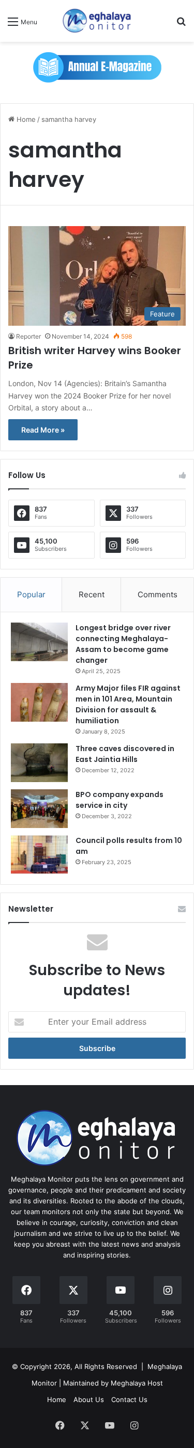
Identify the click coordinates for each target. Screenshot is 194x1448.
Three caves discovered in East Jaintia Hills (125, 754)
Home (25, 119)
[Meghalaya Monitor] (97, 21)
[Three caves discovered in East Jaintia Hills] (39, 762)
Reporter (28, 336)
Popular (31, 594)
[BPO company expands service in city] (39, 808)
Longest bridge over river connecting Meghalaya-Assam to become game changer (123, 644)
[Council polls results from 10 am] (39, 854)
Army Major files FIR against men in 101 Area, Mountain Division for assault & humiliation (128, 704)
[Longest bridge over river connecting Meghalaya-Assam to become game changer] (39, 642)
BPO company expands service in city (119, 799)
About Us (88, 1399)
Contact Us (129, 1399)
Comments (157, 594)
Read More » (43, 429)
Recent (92, 594)
